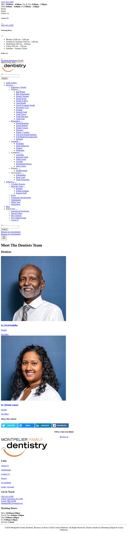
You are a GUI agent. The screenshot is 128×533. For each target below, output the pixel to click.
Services (9, 85)
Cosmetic (15, 141)
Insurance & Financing (20, 211)
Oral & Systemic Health (25, 105)
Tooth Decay (21, 114)
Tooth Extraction (22, 180)
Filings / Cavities (22, 132)
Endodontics (21, 175)
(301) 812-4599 (7, 2)
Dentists (19, 189)
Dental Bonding (22, 123)
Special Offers (16, 213)
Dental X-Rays (22, 101)
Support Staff (21, 193)
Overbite (19, 162)
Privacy (4, 478)
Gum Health (21, 103)
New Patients (16, 216)
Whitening (20, 150)
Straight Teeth (21, 112)
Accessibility (6, 483)
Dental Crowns (22, 128)
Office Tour (15, 202)
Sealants (19, 110)
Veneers (19, 148)
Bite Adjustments (23, 94)
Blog (8, 207)
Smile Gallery (11, 83)
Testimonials (16, 200)
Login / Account (7, 487)
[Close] (2, 23)
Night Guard (21, 159)
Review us (64, 437)
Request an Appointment (10, 232)
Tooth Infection (22, 117)
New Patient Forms (18, 218)
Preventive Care (22, 108)
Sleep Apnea (21, 166)
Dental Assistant (22, 191)
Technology (15, 204)
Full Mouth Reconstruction (26, 137)
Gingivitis (20, 155)
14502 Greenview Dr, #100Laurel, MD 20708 (12, 500)
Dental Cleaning (22, 96)
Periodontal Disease (24, 164)
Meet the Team (17, 186)
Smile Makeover (22, 146)
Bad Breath (20, 92)
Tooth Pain (20, 119)
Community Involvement (21, 198)
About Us (10, 182)
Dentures (19, 130)
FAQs (13, 195)
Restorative (15, 121)
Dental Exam (21, 99)
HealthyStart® (21, 171)
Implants (19, 139)
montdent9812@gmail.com (11, 503)
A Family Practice (18, 184)
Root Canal (20, 177)
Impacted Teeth (22, 157)
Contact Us (5, 474)
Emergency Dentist (18, 87)
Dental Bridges (22, 126)
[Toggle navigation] (4, 237)
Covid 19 (14, 220)
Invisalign (20, 144)
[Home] (13, 71)
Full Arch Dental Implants (26, 135)
